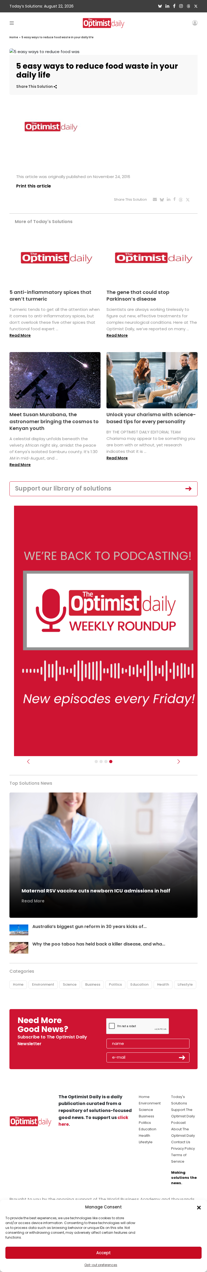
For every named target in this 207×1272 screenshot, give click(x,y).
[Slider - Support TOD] (106, 761)
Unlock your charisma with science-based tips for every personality (151, 418)
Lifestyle (185, 984)
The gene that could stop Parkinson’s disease (137, 295)
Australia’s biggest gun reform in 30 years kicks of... (89, 926)
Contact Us (180, 1142)
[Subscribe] (96, 761)
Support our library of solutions (63, 488)
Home (13, 37)
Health (163, 984)
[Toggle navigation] (11, 23)
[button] (199, 1207)
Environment (43, 984)
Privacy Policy (183, 1148)
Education (139, 984)
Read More (20, 335)
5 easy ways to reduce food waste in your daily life (58, 37)
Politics (115, 984)
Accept (103, 1253)
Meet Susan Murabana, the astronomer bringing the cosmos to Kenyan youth (54, 421)
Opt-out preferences (100, 1265)
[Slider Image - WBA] (101, 761)
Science (70, 984)
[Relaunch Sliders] (110, 761)
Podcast (178, 1122)
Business (92, 984)
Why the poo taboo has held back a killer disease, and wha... (98, 944)
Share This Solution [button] (35, 86)
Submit (182, 1057)
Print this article (33, 186)
